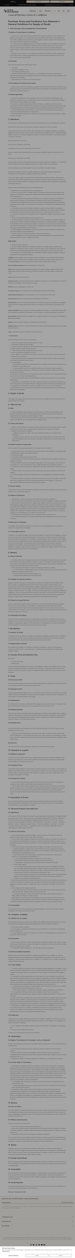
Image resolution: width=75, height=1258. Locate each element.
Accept (37, 1255)
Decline (60, 1255)
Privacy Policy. (6, 1251)
